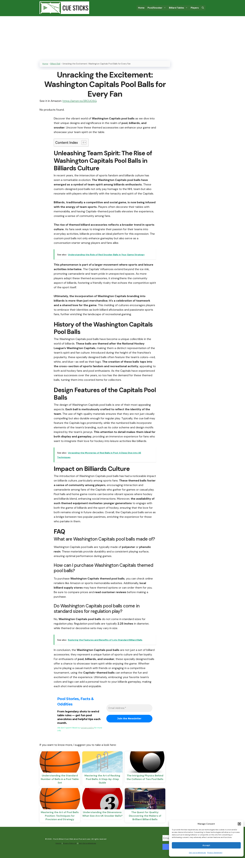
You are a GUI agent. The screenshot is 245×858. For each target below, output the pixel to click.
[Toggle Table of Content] (82, 142)
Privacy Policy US (70, 843)
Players (195, 7)
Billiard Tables (176, 7)
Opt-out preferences (197, 852)
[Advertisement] (122, 37)
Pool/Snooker (155, 7)
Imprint (59, 843)
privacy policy (87, 728)
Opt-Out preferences (87, 843)
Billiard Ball (55, 63)
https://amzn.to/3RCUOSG (80, 101)
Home (141, 7)
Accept (206, 845)
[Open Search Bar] (202, 7)
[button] (239, 823)
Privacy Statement (214, 852)
